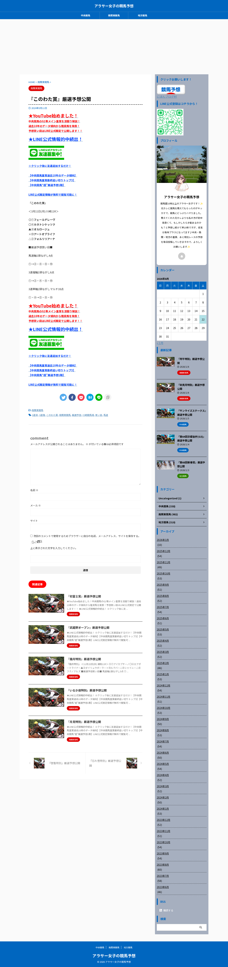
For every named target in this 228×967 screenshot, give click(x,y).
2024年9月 (163, 719)
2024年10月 (163, 708)
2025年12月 (163, 551)
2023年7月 (163, 876)
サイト (34, 520)
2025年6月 (163, 618)
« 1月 (160, 343)
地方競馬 (142, 15)
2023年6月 (163, 887)
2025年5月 (163, 629)
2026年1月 (163, 540)
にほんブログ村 (167, 96)
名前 (34, 490)
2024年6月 (163, 752)
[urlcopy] (107, 397)
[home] (181, 256)
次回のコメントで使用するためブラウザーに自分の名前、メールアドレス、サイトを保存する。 (87, 536)
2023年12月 (163, 820)
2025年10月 (163, 573)
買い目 (98, 415)
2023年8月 (163, 864)
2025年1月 (163, 674)
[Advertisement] (114, 46)
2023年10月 (163, 842)
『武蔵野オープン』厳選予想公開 (88, 627)
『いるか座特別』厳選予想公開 (87, 690)
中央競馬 (85, 15)
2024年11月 (163, 696)
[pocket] (81, 397)
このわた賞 (52, 415)
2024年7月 (163, 741)
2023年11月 (163, 831)
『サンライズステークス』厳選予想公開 (191, 412)
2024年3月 (163, 786)
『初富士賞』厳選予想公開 (84, 596)
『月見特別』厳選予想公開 (84, 722)
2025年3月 (163, 652)
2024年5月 (163, 764)
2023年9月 (163, 853)
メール (35, 505)
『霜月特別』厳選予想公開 (84, 659)
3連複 (42, 415)
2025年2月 (163, 663)
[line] (98, 397)
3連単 (35, 415)
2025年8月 (163, 596)
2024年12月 (163, 685)
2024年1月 (163, 808)
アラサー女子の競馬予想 (114, 5)
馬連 (105, 415)
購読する (168, 910)
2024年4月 (163, 775)
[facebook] (72, 397)
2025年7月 (163, 607)
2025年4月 (163, 640)
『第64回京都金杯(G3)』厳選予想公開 (191, 438)
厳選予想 (76, 415)
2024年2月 (163, 797)
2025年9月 (163, 584)
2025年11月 (163, 562)
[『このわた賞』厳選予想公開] (90, 397)
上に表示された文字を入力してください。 (54, 548)
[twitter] (63, 397)
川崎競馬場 (88, 415)
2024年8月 (163, 730)
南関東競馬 (114, 15)
